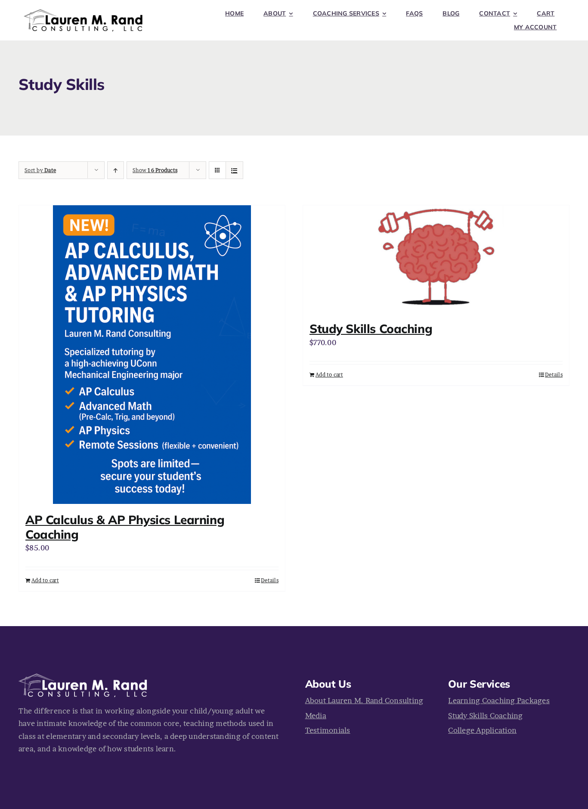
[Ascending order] (115, 170)
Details (270, 580)
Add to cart (45, 580)
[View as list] (234, 170)
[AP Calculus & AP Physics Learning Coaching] (152, 354)
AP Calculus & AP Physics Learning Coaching (124, 527)
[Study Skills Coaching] (436, 259)
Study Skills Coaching (370, 328)
